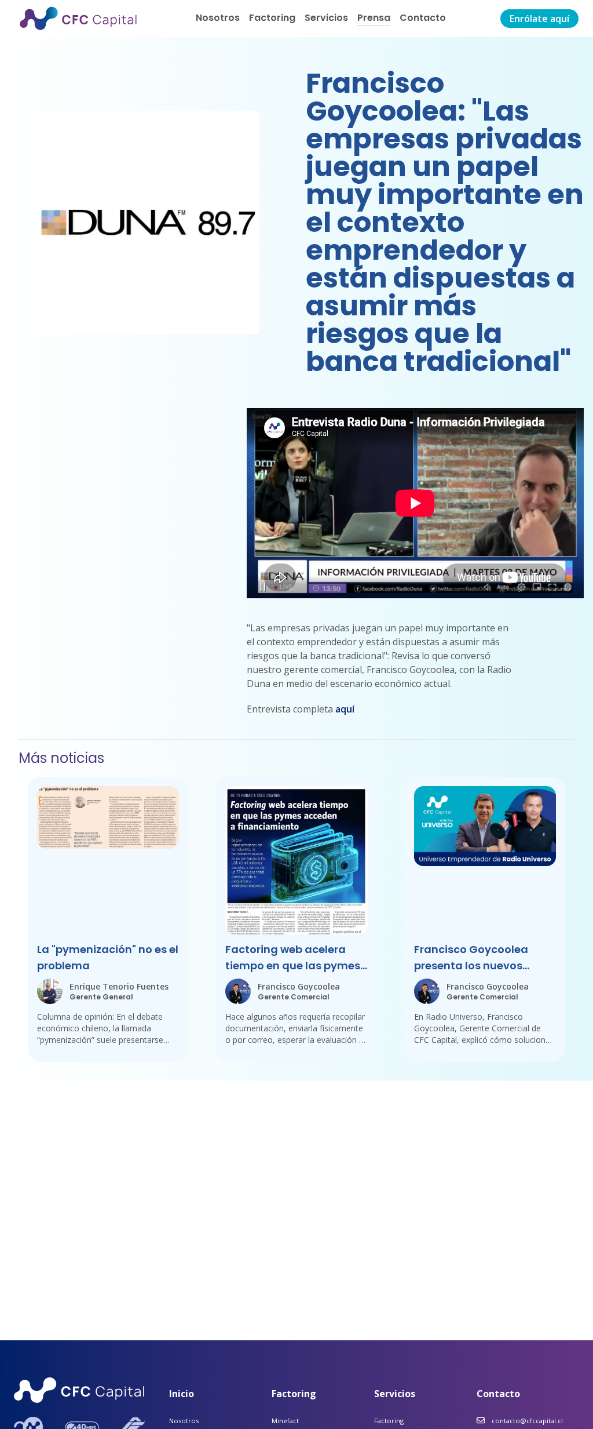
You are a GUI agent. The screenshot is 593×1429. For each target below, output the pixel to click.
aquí (344, 709)
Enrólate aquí (539, 18)
